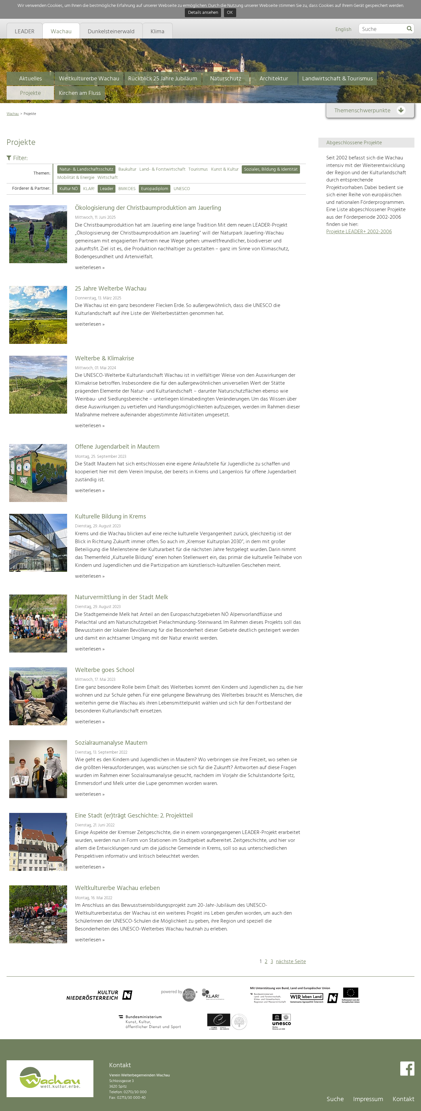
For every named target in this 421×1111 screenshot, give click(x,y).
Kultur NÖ (69, 189)
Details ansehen (203, 13)
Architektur (274, 79)
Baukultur (127, 169)
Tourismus (198, 169)
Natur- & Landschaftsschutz (86, 169)
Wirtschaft (107, 177)
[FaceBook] (407, 1069)
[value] (409, 29)
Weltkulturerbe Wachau (89, 79)
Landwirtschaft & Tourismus (337, 79)
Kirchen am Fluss (80, 93)
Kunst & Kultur (224, 169)
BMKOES (127, 189)
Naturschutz (225, 79)
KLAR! (88, 189)
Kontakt (403, 1099)
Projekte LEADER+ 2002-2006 (359, 232)
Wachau (13, 114)
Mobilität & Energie (75, 177)
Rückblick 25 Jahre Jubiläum (162, 79)
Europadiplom (154, 189)
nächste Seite (291, 962)
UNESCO (182, 189)
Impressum (368, 1099)
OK (230, 13)
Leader (106, 189)
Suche (335, 1099)
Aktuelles (30, 79)
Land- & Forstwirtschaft (162, 169)
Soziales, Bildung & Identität (271, 169)
